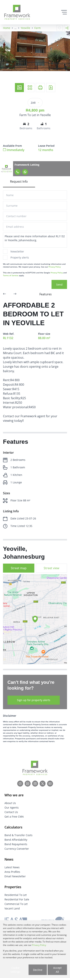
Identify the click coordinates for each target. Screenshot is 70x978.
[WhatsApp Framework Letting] (25, 172)
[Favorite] (60, 28)
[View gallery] (19, 87)
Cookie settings (15, 969)
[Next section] (14, 294)
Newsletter (17, 251)
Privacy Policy (55, 266)
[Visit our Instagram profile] (35, 784)
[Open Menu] (64, 12)
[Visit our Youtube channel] (50, 784)
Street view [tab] (51, 568)
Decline (37, 970)
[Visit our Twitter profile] (43, 784)
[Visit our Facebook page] (20, 784)
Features (45, 294)
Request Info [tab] (19, 181)
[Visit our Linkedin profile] (28, 784)
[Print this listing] (40, 87)
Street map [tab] (19, 568)
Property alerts (19, 257)
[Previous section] (4, 294)
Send (59, 284)
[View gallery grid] (29, 87)
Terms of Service (10, 275)
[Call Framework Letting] (18, 172)
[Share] (67, 28)
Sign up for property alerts (33, 700)
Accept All (57, 969)
